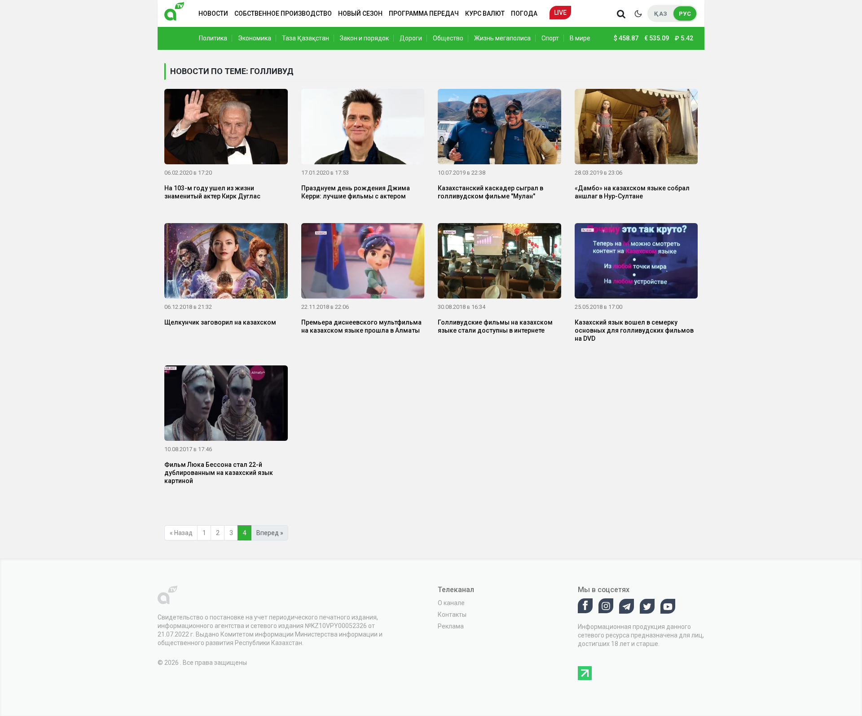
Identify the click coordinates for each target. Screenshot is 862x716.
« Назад (181, 532)
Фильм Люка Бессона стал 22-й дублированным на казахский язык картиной (218, 472)
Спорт (550, 38)
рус (685, 13)
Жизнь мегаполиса (502, 38)
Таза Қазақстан (305, 38)
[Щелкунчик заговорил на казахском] (226, 262)
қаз (660, 13)
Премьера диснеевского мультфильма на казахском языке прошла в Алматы (361, 326)
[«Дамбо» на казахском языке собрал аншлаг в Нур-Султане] (636, 128)
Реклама (451, 626)
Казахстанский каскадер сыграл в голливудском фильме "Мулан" (490, 192)
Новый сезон (360, 13)
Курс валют (485, 13)
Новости (213, 13)
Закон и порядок (364, 38)
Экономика (254, 38)
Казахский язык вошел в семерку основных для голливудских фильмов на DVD (634, 330)
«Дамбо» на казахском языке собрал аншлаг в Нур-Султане (632, 192)
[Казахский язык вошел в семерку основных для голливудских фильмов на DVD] (636, 262)
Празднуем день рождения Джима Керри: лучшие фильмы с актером (355, 192)
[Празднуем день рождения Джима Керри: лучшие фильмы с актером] (363, 128)
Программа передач (424, 13)
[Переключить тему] (638, 13)
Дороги (411, 38)
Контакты (452, 614)
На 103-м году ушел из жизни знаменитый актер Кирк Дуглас (212, 192)
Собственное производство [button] (283, 13)
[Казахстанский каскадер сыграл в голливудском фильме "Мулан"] (499, 128)
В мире (580, 38)
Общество (448, 38)
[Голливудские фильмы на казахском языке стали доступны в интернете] (499, 262)
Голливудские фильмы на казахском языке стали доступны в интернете (495, 326)
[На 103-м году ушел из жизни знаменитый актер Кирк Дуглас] (226, 128)
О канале (451, 602)
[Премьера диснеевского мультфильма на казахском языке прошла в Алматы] (363, 262)
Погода (524, 13)
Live (560, 12)
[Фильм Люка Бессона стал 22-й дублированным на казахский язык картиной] (226, 404)
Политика (213, 38)
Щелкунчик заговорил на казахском (220, 322)
